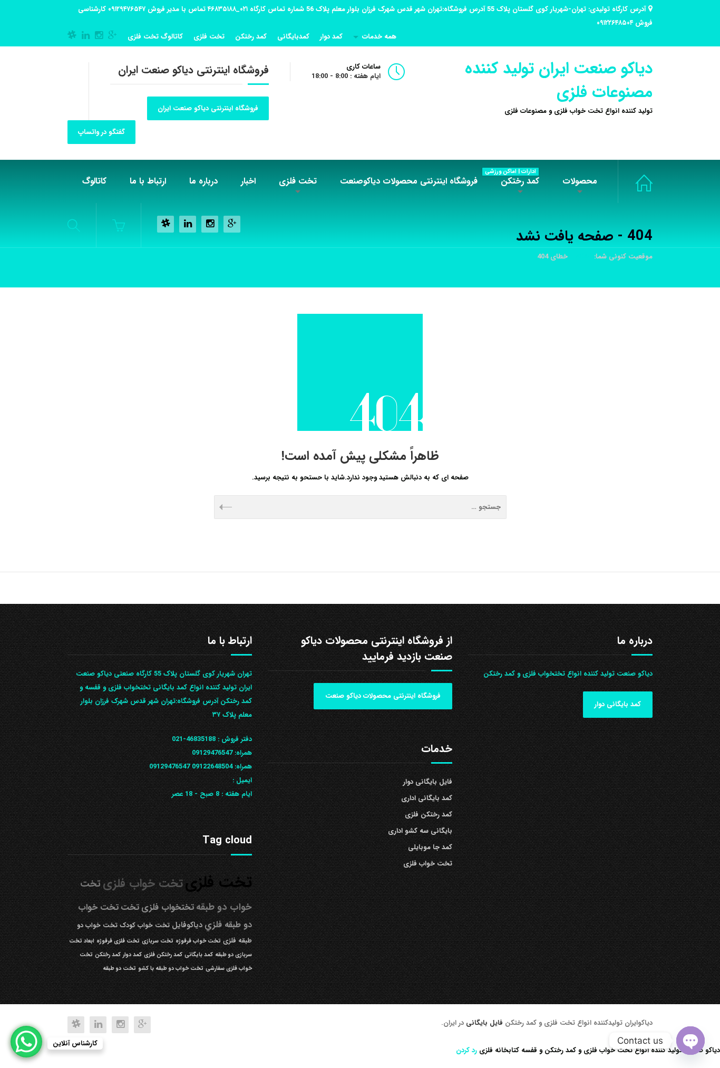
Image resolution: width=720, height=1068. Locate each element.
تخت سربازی (157, 941)
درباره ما (203, 181)
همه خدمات (379, 36)
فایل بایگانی (485, 1022)
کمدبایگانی (293, 36)
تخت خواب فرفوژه (198, 941)
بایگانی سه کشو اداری (420, 830)
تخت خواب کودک (145, 925)
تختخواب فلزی (167, 907)
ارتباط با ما (148, 181)
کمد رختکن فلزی (428, 814)
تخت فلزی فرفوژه (118, 941)
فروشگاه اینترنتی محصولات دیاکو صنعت (383, 695)
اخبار (248, 181)
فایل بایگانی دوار (427, 781)
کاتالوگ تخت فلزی (155, 36)
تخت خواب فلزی (635, 181)
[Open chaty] (690, 1040)
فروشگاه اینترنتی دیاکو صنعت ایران (208, 108)
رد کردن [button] (466, 1050)
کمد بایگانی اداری (426, 798)
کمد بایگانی (198, 954)
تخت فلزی (209, 36)
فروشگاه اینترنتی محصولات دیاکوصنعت (409, 181)
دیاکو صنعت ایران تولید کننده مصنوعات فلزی (559, 80)
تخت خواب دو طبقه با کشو (170, 968)
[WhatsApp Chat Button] (26, 1041)
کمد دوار (331, 36)
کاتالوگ (94, 181)
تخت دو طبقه (119, 968)
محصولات (579, 181)
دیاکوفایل (187, 925)
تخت (130, 907)
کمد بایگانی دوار (618, 704)
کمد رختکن (251, 36)
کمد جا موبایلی (430, 847)
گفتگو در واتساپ (101, 132)
